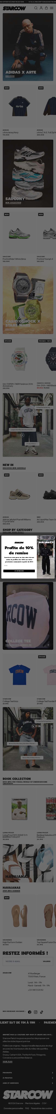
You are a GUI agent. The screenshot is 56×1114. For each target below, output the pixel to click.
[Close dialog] (52, 538)
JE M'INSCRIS (19, 571)
